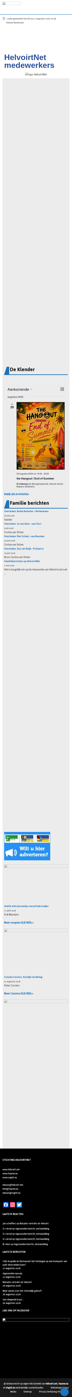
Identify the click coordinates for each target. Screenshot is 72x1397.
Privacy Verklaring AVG (50, 1391)
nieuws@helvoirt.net (13, 1184)
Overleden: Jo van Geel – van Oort (22, 524)
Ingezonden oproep (12, 1273)
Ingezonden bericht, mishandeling (32, 1228)
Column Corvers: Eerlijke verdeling (23, 977)
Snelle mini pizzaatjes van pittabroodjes (26, 906)
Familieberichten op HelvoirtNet (22, 561)
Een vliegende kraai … (13, 1299)
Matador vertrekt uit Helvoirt (34, 1223)
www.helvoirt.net (11, 1169)
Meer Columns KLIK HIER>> (18, 993)
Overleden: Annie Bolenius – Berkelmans (26, 511)
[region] (36, 39)
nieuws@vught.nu (11, 1192)
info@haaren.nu (10, 1188)
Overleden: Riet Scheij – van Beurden (24, 536)
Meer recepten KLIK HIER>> (19, 922)
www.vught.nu (10, 1177)
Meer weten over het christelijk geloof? (22, 1290)
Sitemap (27, 1391)
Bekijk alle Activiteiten (16, 494)
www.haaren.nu (10, 1173)
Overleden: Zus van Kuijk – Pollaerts (24, 549)
